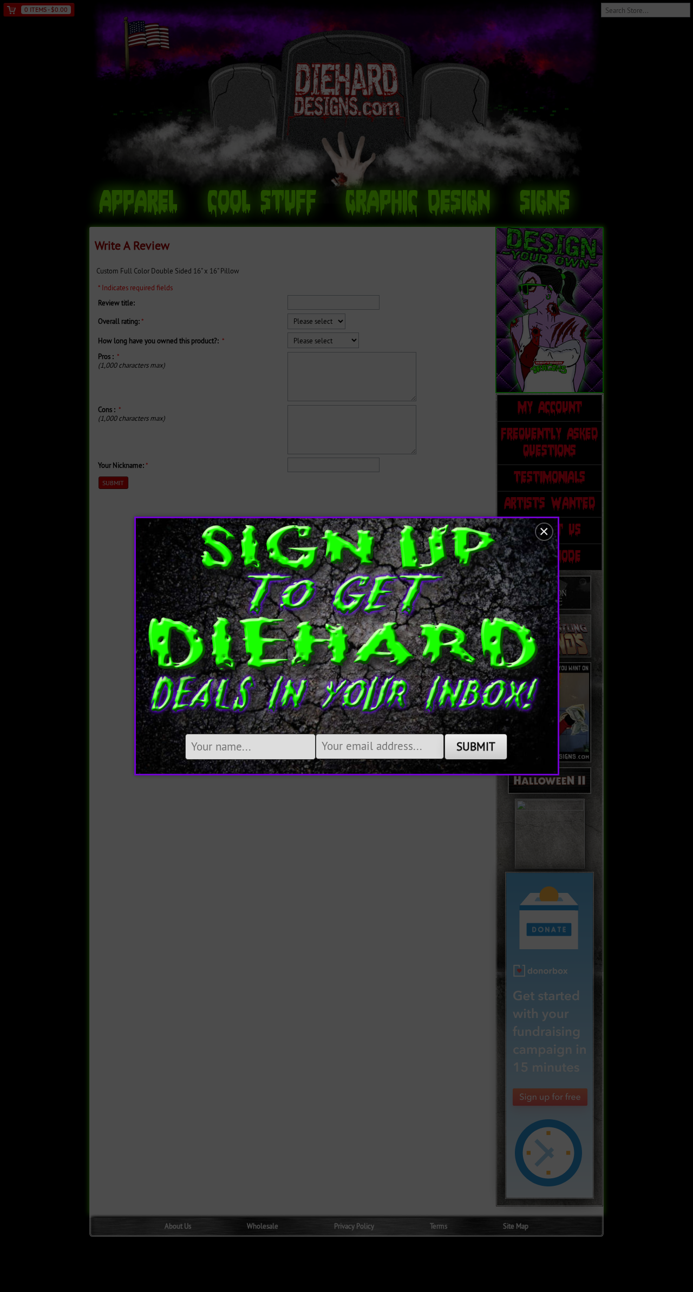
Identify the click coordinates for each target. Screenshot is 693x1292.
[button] (544, 532)
